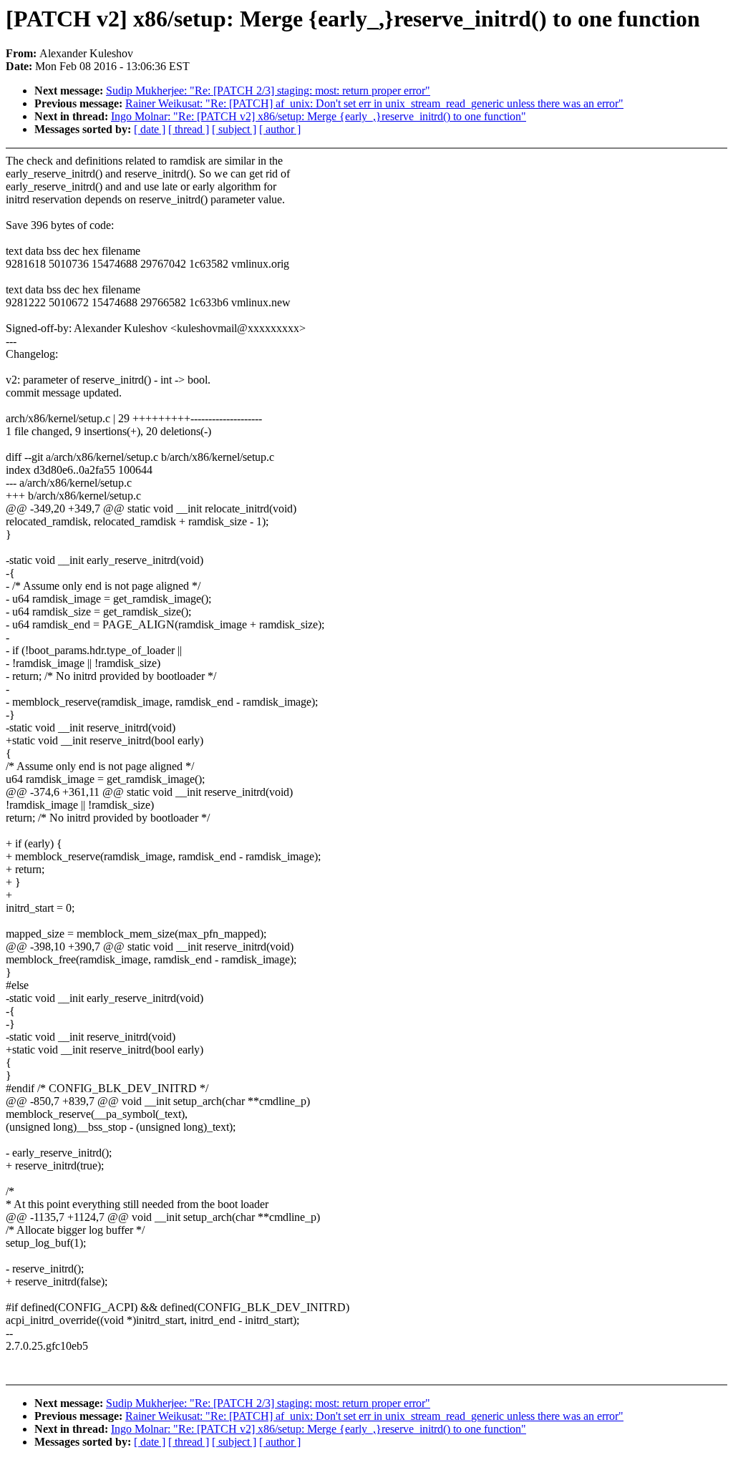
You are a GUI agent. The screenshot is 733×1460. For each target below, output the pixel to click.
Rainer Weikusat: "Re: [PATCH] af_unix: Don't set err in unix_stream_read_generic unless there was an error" (374, 103)
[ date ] (149, 129)
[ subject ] (234, 129)
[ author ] (280, 129)
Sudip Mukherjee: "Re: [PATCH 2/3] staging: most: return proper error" (268, 90)
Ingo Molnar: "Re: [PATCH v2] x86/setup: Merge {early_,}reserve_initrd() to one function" (318, 116)
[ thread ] (188, 129)
